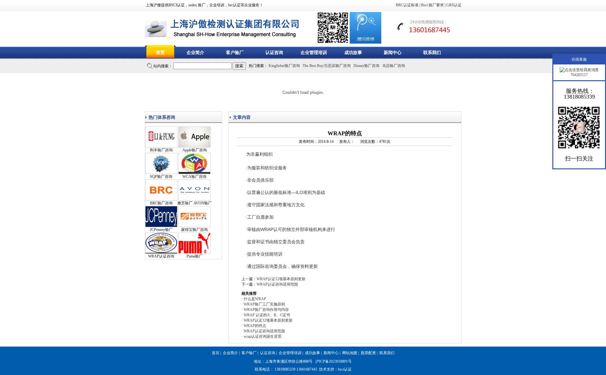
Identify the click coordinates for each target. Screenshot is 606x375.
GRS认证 (453, 5)
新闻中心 (392, 52)
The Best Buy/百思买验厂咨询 (327, 66)
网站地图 (349, 353)
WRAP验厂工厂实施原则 (264, 304)
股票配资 (368, 353)
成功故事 (353, 52)
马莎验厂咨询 (393, 66)
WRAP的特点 (255, 326)
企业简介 (195, 52)
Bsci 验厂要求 (432, 5)
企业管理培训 (313, 52)
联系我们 (432, 52)
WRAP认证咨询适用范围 (277, 284)
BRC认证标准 (407, 5)
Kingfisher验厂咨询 (284, 66)
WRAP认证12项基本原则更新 (281, 279)
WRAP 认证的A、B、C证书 (267, 315)
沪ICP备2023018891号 (333, 361)
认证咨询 (274, 52)
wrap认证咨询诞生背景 (263, 336)
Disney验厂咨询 (366, 66)
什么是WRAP (255, 299)
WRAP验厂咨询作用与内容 (266, 309)
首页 (160, 52)
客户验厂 (235, 52)
